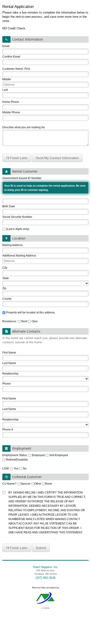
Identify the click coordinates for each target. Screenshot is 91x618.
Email (6, 46)
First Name (9, 352)
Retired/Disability (17, 459)
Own (35, 321)
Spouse (26, 483)
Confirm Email (11, 56)
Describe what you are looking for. (23, 127)
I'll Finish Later (17, 158)
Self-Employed (58, 455)
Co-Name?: (10, 483)
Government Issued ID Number (43, 184)
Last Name (9, 363)
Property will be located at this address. (31, 312)
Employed (38, 455)
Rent (24, 321)
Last (5, 89)
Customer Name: (13, 68)
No (25, 468)
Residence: (10, 321)
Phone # (7, 429)
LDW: (6, 468)
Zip (4, 288)
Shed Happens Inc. (46, 567)
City (4, 267)
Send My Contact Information (57, 158)
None (48, 483)
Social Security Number (17, 217)
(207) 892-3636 (45, 578)
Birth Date (8, 206)
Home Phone (10, 102)
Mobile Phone (11, 112)
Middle (6, 79)
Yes (16, 468)
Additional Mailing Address (19, 255)
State (5, 278)
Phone (6, 383)
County (6, 298)
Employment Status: (15, 455)
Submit (41, 548)
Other (37, 483)
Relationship (10, 373)
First (27, 68)
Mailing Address (12, 245)
